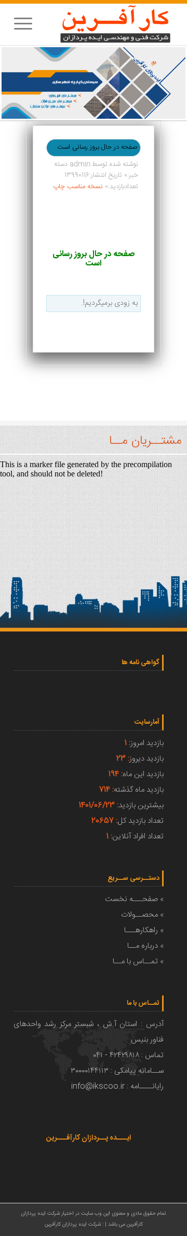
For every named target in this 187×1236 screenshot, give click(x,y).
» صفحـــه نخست (134, 899)
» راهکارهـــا (144, 930)
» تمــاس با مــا (138, 961)
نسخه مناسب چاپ (78, 186)
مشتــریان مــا (145, 441)
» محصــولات (142, 914)
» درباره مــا (145, 945)
